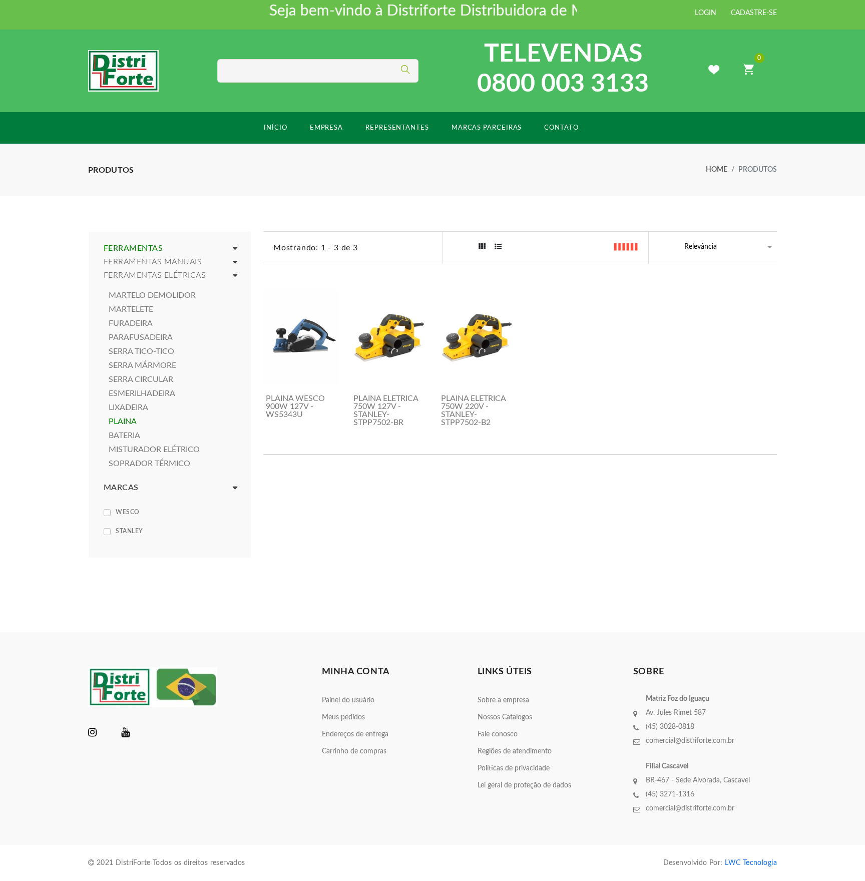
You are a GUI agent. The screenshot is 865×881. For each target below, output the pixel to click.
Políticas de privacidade (514, 768)
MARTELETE (131, 309)
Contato (561, 128)
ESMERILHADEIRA (142, 393)
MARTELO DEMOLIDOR (152, 295)
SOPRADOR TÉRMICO (149, 464)
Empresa (326, 128)
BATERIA (124, 435)
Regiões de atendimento (515, 751)
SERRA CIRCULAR (141, 379)
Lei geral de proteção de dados (524, 785)
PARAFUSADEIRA (141, 337)
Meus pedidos (343, 717)
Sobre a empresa (503, 700)
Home (716, 169)
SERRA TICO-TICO (141, 351)
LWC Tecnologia (751, 862)
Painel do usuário (348, 700)
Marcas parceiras (487, 128)
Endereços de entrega (355, 734)
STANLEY (129, 531)
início (275, 128)
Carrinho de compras (354, 751)
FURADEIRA (131, 323)
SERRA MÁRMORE (142, 365)
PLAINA (123, 421)
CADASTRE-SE (754, 13)
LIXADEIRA (128, 407)
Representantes (397, 128)
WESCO (128, 512)
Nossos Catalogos (505, 717)
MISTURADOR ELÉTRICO (154, 450)
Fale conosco (498, 734)
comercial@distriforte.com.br (690, 740)
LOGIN (705, 13)
